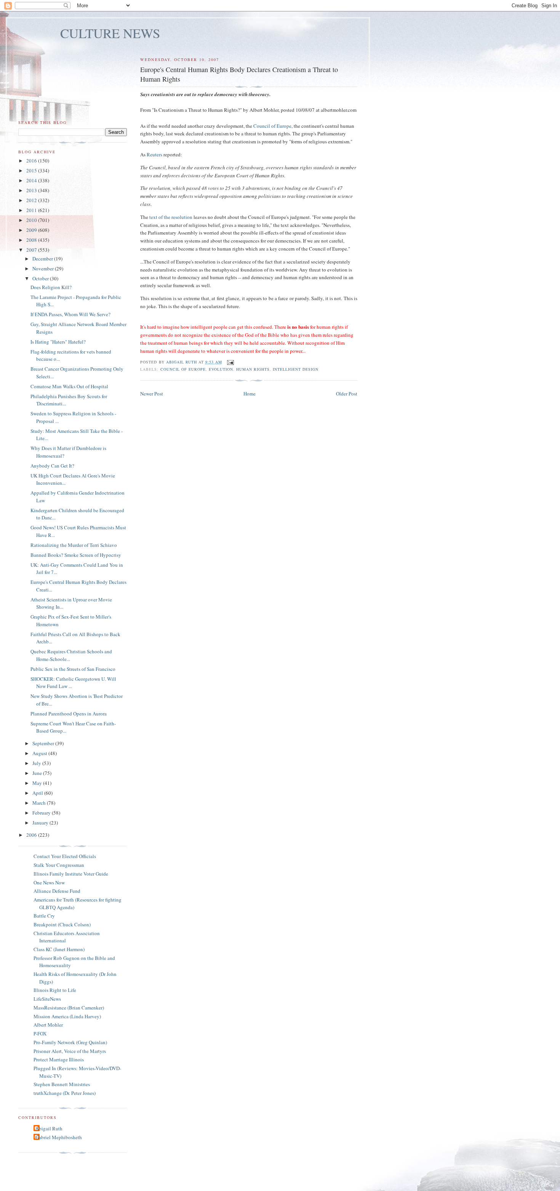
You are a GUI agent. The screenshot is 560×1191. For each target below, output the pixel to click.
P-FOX (40, 1033)
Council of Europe (272, 125)
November (43, 268)
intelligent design (295, 369)
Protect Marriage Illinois (59, 1059)
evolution (221, 369)
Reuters (154, 154)
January (41, 822)
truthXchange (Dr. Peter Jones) (65, 1093)
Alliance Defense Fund (57, 890)
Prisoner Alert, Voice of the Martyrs (70, 1051)
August (40, 753)
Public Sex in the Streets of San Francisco (72, 668)
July (37, 763)
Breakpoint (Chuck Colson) (62, 924)
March (39, 802)
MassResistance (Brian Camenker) (69, 1007)
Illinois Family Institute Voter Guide (71, 873)
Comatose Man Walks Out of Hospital (69, 386)
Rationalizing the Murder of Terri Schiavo (73, 545)
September (43, 743)
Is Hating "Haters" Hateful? (58, 341)
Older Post (346, 393)
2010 (32, 220)
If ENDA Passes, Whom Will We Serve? (70, 314)
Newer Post (151, 393)
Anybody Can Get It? (52, 465)
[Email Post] (230, 362)
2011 (32, 210)
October (41, 278)
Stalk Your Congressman (59, 865)
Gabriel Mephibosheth (58, 1137)
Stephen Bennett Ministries (62, 1084)
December (43, 258)
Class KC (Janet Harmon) (59, 949)
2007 (32, 249)
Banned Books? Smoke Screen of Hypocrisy (75, 554)
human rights (253, 369)
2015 (32, 170)
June (37, 773)
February (42, 812)
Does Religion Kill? (51, 287)
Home (249, 393)
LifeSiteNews (47, 998)
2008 (32, 239)
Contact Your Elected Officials (65, 856)
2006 (32, 834)
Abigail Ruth (48, 1128)
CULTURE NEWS (110, 33)
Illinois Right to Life (55, 990)
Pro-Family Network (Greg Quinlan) (70, 1042)
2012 (32, 200)
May (37, 783)
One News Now (49, 882)
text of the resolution (170, 217)
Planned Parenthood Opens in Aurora (68, 713)
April (38, 792)
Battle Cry (44, 915)
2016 (32, 160)
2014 (32, 180)
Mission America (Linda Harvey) (67, 1016)
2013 (32, 190)
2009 (32, 230)
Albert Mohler (48, 1024)
